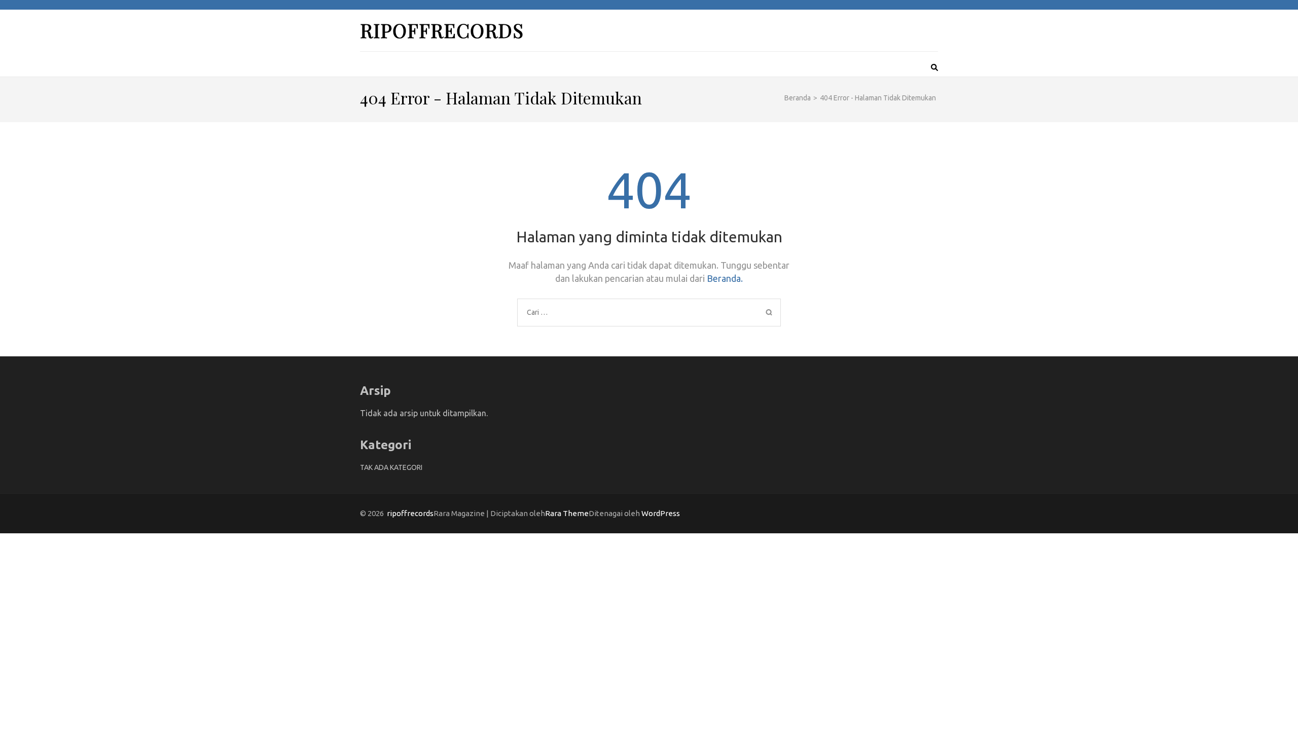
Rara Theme (567, 513)
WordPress (660, 513)
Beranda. (725, 278)
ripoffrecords (442, 30)
